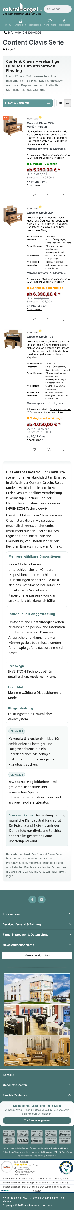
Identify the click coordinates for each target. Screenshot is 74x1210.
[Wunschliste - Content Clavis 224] (34, 319)
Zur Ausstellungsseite (37, 1120)
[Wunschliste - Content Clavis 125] (34, 449)
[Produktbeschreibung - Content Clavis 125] (63, 449)
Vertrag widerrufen (37, 955)
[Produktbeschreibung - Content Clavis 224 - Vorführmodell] (63, 195)
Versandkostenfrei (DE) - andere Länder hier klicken (49, 156)
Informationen (12, 914)
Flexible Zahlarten (15, 1095)
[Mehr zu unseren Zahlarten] (37, 1137)
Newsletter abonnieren (18, 945)
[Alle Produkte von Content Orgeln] (34, 118)
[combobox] (58, 9)
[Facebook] (32, 899)
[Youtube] (42, 899)
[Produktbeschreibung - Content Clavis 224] (63, 319)
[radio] (60, 103)
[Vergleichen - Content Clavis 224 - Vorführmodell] (49, 195)
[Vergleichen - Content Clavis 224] (49, 319)
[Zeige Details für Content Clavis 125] (13, 339)
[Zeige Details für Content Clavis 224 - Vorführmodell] (13, 126)
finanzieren (34, 185)
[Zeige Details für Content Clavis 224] (13, 215)
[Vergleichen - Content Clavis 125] (49, 449)
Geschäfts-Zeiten (15, 1085)
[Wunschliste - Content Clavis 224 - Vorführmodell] (34, 195)
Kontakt (8, 1074)
